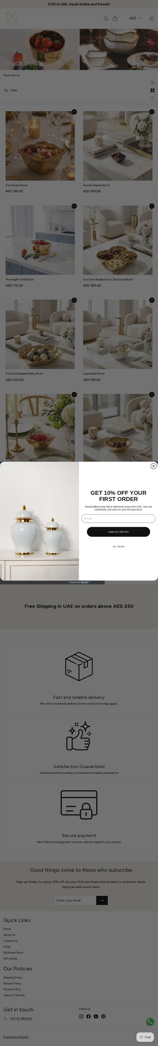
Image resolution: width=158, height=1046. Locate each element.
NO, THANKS (118, 546)
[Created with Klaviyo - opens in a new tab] (79, 582)
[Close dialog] (154, 466)
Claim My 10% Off (118, 531)
